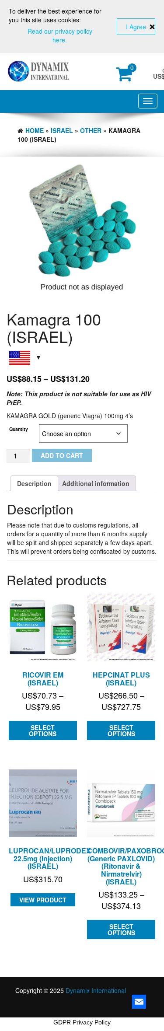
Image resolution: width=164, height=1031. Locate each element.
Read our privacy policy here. (60, 35)
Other (90, 130)
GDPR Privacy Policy (82, 1022)
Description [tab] (34, 483)
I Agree (136, 26)
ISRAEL (62, 130)
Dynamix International (96, 990)
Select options (42, 730)
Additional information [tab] (95, 483)
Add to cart (62, 455)
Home (34, 130)
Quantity (18, 429)
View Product (42, 899)
